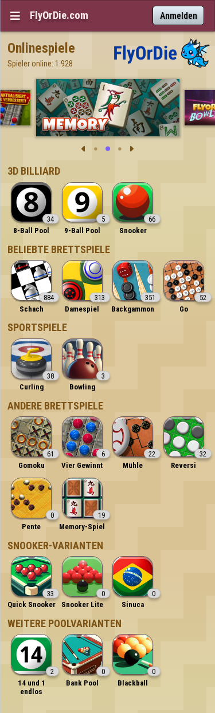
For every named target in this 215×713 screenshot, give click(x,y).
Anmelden (178, 15)
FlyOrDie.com (59, 15)
